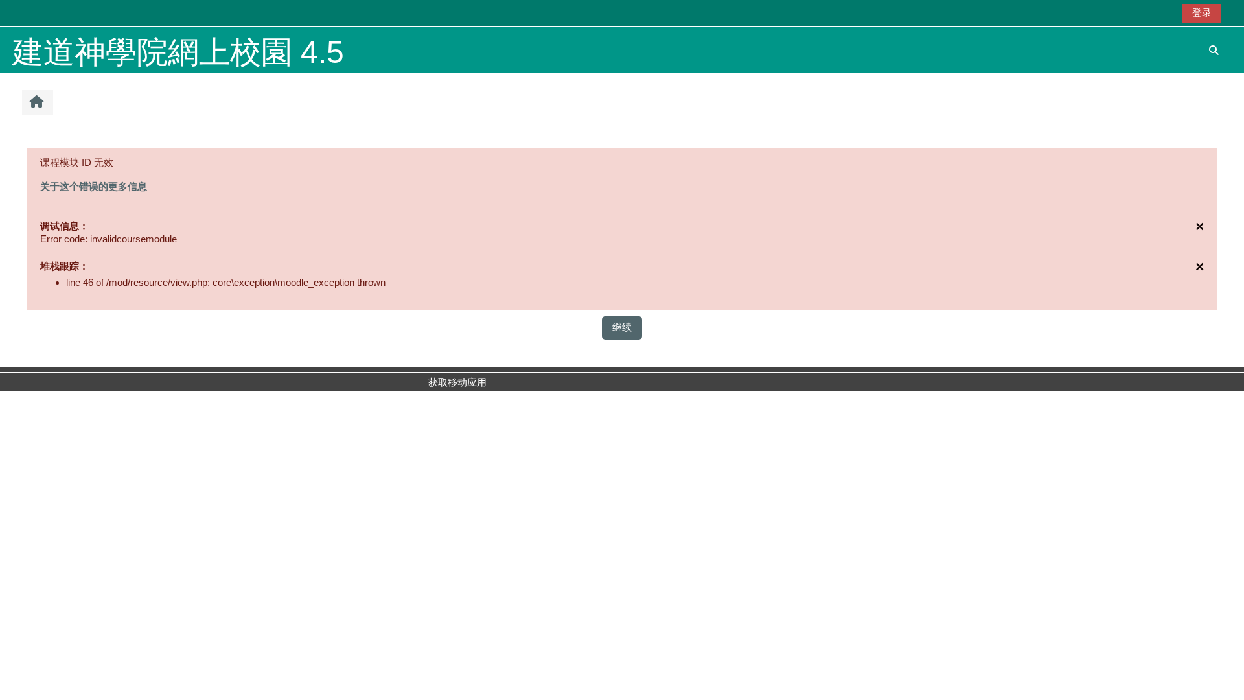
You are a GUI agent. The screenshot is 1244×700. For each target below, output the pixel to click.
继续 (622, 326)
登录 (1202, 12)
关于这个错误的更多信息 (93, 186)
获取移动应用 (457, 382)
